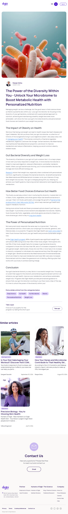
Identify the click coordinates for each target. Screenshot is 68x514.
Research (9, 172)
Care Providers (23, 493)
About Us (59, 490)
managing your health (15, 139)
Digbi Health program (17, 239)
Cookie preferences (20, 508)
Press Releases (61, 493)
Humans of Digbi (35, 490)
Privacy (4, 508)
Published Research (48, 493)
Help (58, 501)
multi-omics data (54, 231)
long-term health (35, 215)
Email (34, 469)
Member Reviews (36, 493)
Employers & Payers (24, 490)
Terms (10, 508)
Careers (59, 495)
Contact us (31, 508)
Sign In (63, 4)
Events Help (60, 498)
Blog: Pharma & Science (49, 490)
